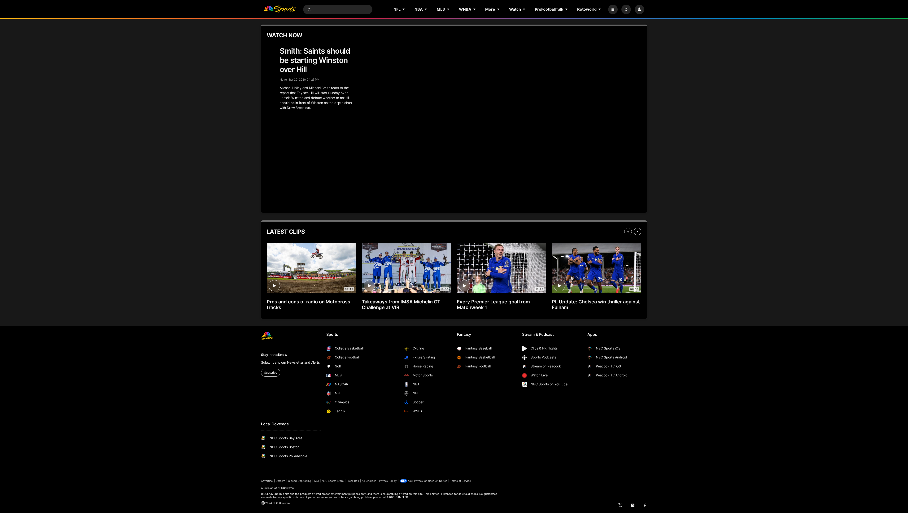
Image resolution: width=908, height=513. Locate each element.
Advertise (267, 481)
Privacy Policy (388, 481)
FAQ (316, 481)
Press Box (353, 481)
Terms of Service (460, 481)
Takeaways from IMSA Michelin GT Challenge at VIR (401, 304)
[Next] (637, 231)
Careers (280, 481)
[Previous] (628, 231)
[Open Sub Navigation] (403, 9)
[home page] (280, 9)
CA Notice (441, 481)
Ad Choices (369, 481)
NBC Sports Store (333, 481)
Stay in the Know (274, 355)
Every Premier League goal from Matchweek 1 (493, 304)
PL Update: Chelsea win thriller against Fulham (596, 304)
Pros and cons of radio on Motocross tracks (308, 304)
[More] (613, 9)
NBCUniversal (286, 488)
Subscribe (270, 372)
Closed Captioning (299, 481)
